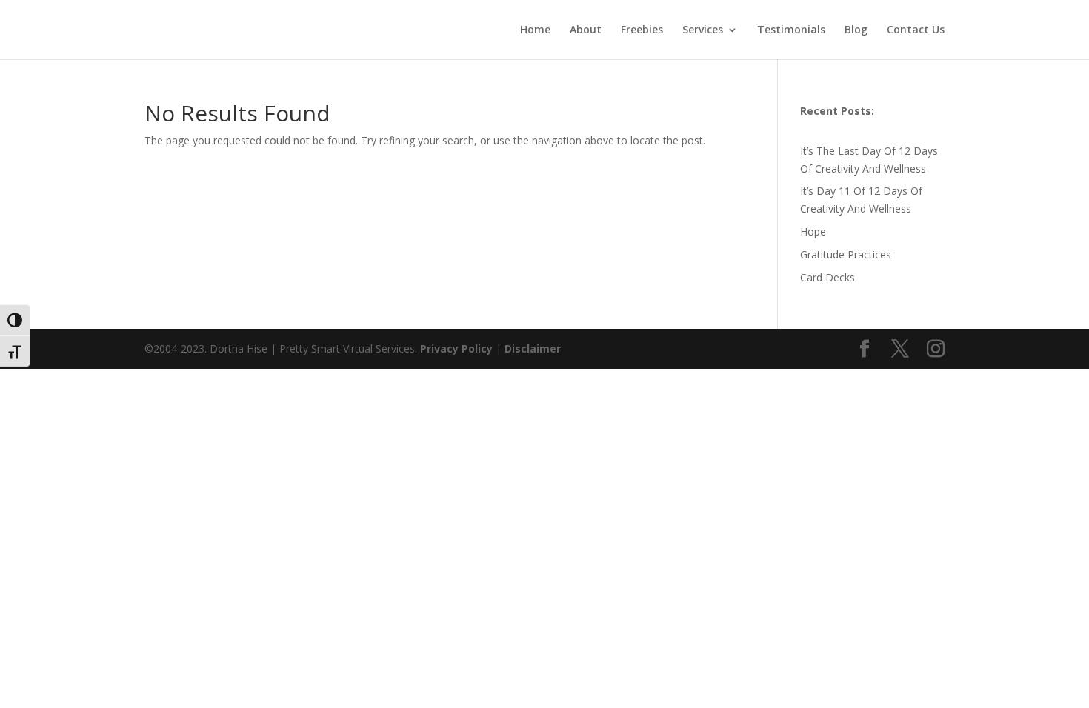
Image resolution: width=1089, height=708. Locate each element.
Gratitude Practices (845, 254)
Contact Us (916, 30)
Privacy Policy (458, 348)
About (586, 30)
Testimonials (791, 30)
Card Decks (827, 277)
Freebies (642, 30)
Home (535, 30)
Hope (813, 231)
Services (702, 30)
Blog (856, 30)
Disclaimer (532, 348)
